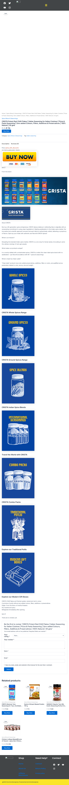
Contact (38, 764)
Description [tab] (5, 144)
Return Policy (40, 768)
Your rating (7, 635)
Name (6, 651)
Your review (9, 640)
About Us (22, 768)
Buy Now (6, 131)
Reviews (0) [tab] (15, 144)
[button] (46, 5)
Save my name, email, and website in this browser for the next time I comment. (29, 665)
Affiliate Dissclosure (23, 774)
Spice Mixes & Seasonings (13, 113)
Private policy (40, 773)
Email (6, 658)
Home (3, 113)
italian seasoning (31, 135)
